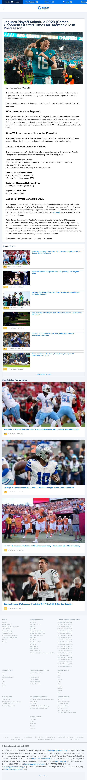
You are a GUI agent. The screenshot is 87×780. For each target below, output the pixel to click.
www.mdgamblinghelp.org (12, 767)
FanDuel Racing (34, 679)
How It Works (6, 629)
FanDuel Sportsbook (36, 673)
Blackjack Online (63, 703)
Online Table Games (64, 710)
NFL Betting (33, 701)
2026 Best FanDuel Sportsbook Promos (42, 699)
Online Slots (61, 699)
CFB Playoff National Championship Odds (42, 653)
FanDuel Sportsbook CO (65, 629)
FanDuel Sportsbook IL (64, 637)
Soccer (4, 684)
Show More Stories (43, 374)
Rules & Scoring (7, 631)
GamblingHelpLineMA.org (56, 751)
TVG (31, 675)
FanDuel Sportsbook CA (65, 626)
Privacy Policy (51, 737)
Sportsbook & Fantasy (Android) (11, 701)
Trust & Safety (28, 737)
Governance (16, 737)
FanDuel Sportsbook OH (65, 655)
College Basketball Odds (37, 633)
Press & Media (74, 739)
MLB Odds (33, 629)
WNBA (5, 287)
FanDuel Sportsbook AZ (65, 624)
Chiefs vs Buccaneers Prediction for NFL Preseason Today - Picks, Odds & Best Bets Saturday (42, 546)
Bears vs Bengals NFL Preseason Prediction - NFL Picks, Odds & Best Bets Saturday (38, 604)
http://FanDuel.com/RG (41, 759)
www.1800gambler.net (14, 770)
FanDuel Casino (34, 677)
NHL (3, 679)
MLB (5, 328)
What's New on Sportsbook (10, 626)
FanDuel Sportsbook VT (65, 664)
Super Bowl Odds (35, 624)
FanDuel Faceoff (35, 681)
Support (4, 622)
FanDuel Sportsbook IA (65, 635)
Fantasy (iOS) (6, 699)
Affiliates (4, 640)
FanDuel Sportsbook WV (65, 666)
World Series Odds (35, 650)
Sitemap (4, 642)
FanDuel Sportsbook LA (65, 642)
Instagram (33, 723)
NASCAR (6, 307)
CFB (59, 681)
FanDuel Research (12, 2)
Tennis (60, 686)
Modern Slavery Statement (10, 635)
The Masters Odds (35, 642)
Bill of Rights (39, 737)
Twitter (32, 721)
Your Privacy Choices (16, 739)
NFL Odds (33, 622)
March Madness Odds (36, 635)
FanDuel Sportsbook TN (65, 659)
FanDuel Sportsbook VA (65, 662)
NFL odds (56, 212)
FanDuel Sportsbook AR (65, 622)
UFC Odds (33, 644)
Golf (59, 684)
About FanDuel (6, 624)
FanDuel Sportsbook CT (65, 631)
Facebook (33, 719)
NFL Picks (33, 703)
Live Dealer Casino (63, 706)
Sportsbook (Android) (8, 706)
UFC (3, 681)
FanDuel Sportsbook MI (65, 646)
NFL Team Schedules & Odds (39, 708)
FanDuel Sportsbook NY (65, 653)
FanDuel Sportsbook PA (65, 657)
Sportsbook (30, 2)
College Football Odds (37, 631)
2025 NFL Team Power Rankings (40, 706)
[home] (44, 8)
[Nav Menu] (4, 8)
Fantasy (48, 2)
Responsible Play (7, 633)
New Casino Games (64, 701)
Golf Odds (33, 640)
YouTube (32, 726)
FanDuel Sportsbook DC (65, 633)
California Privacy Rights (65, 737)
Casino (66, 2)
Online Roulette (62, 708)
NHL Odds (33, 637)
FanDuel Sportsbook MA (65, 644)
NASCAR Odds (34, 648)
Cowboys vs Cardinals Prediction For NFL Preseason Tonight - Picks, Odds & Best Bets (39, 488)
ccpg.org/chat (60, 761)
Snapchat (32, 728)
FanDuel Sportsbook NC (65, 648)
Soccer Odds (34, 646)
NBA (3, 675)
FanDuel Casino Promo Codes (67, 712)
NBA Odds (33, 626)
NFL (5, 266)
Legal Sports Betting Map (9, 637)
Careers (6, 737)
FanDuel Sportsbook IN (65, 640)
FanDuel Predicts (35, 684)
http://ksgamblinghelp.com (34, 764)
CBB (59, 692)
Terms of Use (80, 737)
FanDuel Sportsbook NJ (65, 650)
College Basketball (7, 677)
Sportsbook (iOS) (7, 703)
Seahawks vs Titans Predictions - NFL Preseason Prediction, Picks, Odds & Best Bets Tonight (41, 430)
